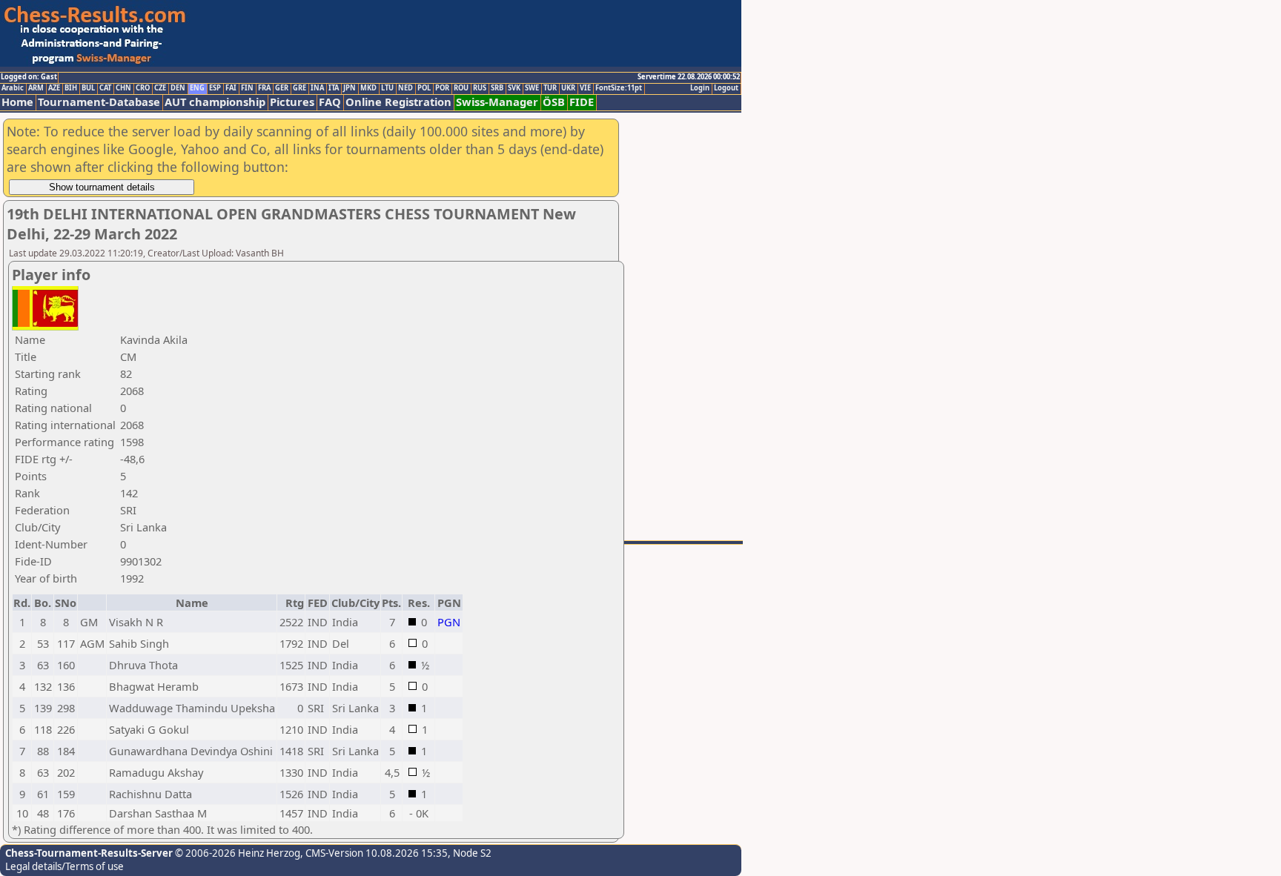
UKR (568, 88)
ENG (197, 88)
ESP (215, 88)
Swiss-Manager (497, 102)
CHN (123, 88)
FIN (247, 88)
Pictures (292, 102)
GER (281, 88)
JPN (349, 88)
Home (17, 102)
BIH (70, 88)
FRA (264, 88)
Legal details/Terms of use (64, 866)
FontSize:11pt (618, 88)
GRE (299, 88)
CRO (143, 88)
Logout (726, 88)
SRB (497, 88)
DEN (178, 88)
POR (442, 88)
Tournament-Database (99, 102)
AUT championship (215, 102)
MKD (368, 88)
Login (699, 88)
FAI (230, 88)
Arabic (12, 88)
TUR (550, 88)
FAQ (330, 102)
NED (405, 88)
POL (424, 88)
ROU (461, 88)
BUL (88, 88)
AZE (54, 88)
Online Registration (398, 102)
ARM (36, 88)
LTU (387, 88)
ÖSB (554, 102)
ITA (333, 88)
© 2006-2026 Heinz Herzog (236, 853)
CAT (105, 88)
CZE (160, 88)
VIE (585, 88)
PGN (448, 621)
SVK (514, 88)
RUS (479, 88)
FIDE (581, 102)
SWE (532, 88)
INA (317, 88)
